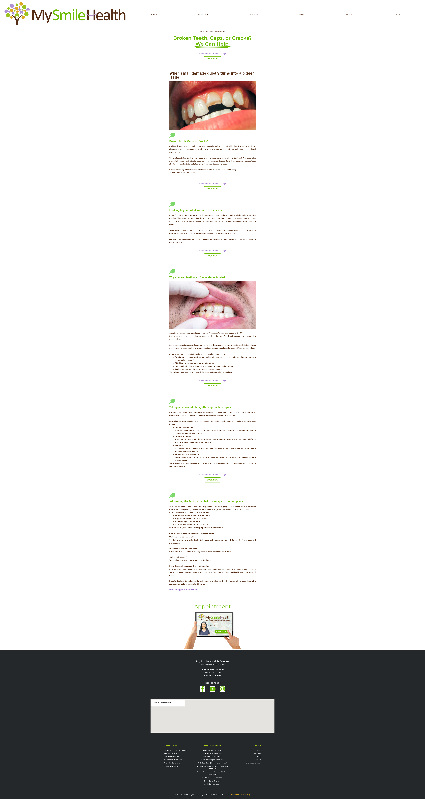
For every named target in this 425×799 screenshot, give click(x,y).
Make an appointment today (183, 590)
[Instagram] (222, 689)
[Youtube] (212, 689)
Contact (349, 14)
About (154, 14)
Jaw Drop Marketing (240, 795)
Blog (301, 14)
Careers (397, 14)
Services (202, 14)
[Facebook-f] (202, 689)
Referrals (254, 14)
